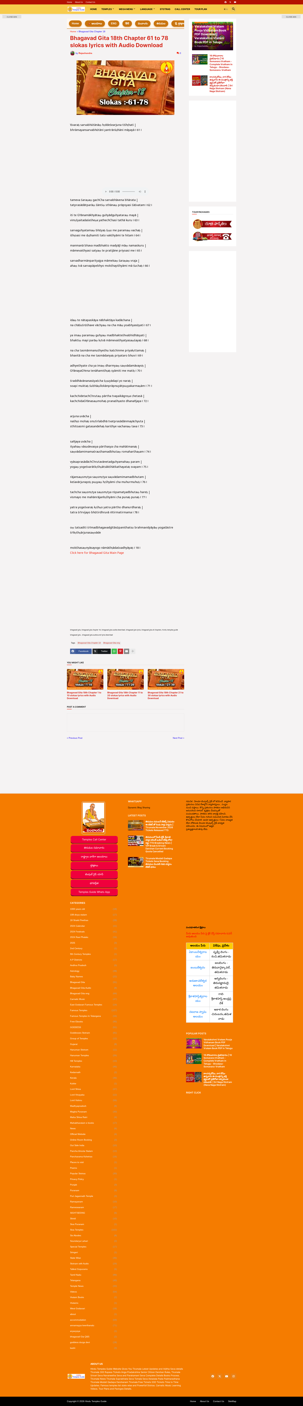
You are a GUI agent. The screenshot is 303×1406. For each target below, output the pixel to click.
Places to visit (93, 1162)
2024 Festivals (93, 931)
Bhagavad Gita (93, 982)
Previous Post (75, 738)
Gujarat (93, 1044)
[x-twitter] (230, 2)
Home (69, 2)
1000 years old (93, 909)
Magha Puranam (93, 1111)
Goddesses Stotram (93, 1032)
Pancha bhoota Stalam (93, 1151)
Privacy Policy (93, 1179)
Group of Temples (93, 1038)
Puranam (93, 1190)
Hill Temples (93, 1061)
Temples (106, 9)
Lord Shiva (93, 1089)
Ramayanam (93, 1201)
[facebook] (225, 2)
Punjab (93, 1184)
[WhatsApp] (114, 651)
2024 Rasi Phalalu (93, 937)
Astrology (93, 971)
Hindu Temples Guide (96, 1401)
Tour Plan (200, 9)
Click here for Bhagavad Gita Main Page (97, 553)
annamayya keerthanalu (93, 1325)
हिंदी (127, 23)
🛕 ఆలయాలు (95, 23)
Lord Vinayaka (93, 1094)
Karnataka (93, 1066)
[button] (226, 9)
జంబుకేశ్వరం (197, 968)
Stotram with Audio (93, 1263)
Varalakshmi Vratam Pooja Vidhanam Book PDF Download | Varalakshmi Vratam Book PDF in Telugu (218, 1044)
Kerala (93, 1078)
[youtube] (235, 2)
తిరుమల (161, 23)
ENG (113, 23)
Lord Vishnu (93, 1100)
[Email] (126, 651)
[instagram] (233, 1376)
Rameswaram (93, 1207)
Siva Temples (93, 1229)
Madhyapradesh (93, 1106)
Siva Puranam (93, 1224)
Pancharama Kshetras (93, 1156)
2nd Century (93, 948)
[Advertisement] (125, 155)
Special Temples (93, 1246)
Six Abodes (93, 1235)
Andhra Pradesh (93, 965)
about (93, 1314)
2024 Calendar (93, 926)
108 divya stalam (93, 914)
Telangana (93, 1280)
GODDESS (93, 1027)
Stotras (165, 9)
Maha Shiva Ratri (93, 1117)
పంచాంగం (143, 23)
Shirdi (93, 1218)
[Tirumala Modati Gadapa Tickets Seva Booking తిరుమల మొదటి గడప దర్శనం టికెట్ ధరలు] (135, 862)
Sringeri (93, 1252)
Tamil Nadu (93, 1275)
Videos (93, 1291)
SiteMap (232, 1401)
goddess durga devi (93, 1342)
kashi (93, 1348)
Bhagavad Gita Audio (93, 988)
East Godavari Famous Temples (93, 1004)
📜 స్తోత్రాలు (180, 23)
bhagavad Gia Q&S (93, 1336)
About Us (79, 2)
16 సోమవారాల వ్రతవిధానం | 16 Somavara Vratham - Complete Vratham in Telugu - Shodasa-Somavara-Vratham (221, 62)
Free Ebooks (93, 1021)
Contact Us (90, 2)
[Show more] (132, 651)
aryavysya (93, 1331)
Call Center (182, 9)
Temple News (93, 1286)
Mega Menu (126, 9)
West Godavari (93, 1308)
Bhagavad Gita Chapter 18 (92, 31)
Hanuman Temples (93, 1055)
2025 (93, 943)
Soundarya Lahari (93, 1241)
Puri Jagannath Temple (93, 1196)
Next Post (177, 738)
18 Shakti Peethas (93, 920)
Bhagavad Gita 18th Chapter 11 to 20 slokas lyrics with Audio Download (125, 695)
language (146, 9)
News (93, 1128)
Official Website (93, 1134)
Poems (93, 1168)
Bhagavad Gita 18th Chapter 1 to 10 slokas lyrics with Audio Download (84, 695)
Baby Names (93, 976)
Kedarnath (93, 1072)
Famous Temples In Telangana (93, 1016)
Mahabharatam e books (93, 1123)
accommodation (93, 1320)
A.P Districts (93, 959)
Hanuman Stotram (93, 1049)
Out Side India (93, 1145)
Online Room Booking (93, 1140)
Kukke (93, 1083)
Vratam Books (93, 1297)
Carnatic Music (93, 999)
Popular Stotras (93, 1173)
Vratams (93, 1303)
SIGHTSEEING (93, 1213)
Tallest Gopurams (93, 1269)
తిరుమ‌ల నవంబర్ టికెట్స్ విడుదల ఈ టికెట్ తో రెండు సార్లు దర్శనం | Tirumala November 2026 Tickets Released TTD (160, 826)
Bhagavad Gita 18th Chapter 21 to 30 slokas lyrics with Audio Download (166, 695)
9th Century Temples (93, 954)
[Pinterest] (120, 651)
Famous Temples (93, 1010)
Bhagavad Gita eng (111, 643)
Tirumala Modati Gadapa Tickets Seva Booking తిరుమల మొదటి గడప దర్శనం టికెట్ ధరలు (159, 862)
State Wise (93, 1258)
